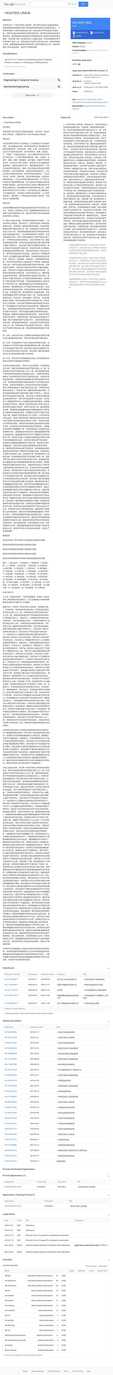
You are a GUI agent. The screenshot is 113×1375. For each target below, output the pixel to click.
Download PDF (82, 33)
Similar (78, 36)
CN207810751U (11, 1129)
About (25, 1371)
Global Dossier (99, 106)
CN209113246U (11, 1107)
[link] (32, 61)
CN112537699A (11, 1086)
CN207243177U (11, 1161)
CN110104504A (11, 979)
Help (88, 1371)
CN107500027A (11, 1048)
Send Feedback (37, 1371)
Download (92, 1266)
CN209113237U (11, 1156)
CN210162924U (11, 1123)
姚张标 (82, 46)
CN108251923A (11, 1113)
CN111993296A (11, 985)
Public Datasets (54, 1371)
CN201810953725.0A (13, 1187)
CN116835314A (11, 995)
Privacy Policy (77, 1371)
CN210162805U (11, 1097)
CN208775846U (11, 1102)
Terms (66, 1371)
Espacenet (88, 106)
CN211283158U (11, 1064)
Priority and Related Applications (95, 102)
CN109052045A (11, 1075)
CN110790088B (11, 1145)
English (89, 43)
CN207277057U (11, 1140)
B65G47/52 (11, 60)
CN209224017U (11, 1150)
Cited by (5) (81, 99)
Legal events (91, 99)
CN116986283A (11, 1003)
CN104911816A (11, 1070)
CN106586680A (11, 1054)
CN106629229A (11, 1091)
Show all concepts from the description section (23, 1355)
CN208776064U (11, 1118)
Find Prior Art (98, 33)
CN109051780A (11, 1037)
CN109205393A (11, 1032)
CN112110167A (11, 990)
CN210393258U (11, 1134)
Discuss (75, 109)
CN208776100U (11, 1043)
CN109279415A (11, 1080)
